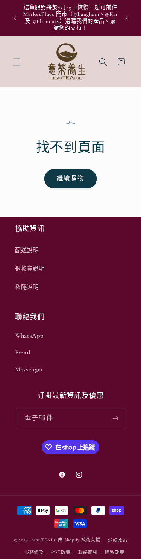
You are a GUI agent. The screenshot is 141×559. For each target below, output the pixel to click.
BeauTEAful (44, 540)
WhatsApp (29, 335)
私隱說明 (27, 287)
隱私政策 (114, 552)
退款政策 (117, 540)
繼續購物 (70, 178)
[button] (17, 62)
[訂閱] (115, 418)
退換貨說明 (29, 268)
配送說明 (27, 250)
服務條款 (34, 552)
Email (22, 352)
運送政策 (60, 552)
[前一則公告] (14, 18)
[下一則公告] (126, 18)
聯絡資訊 (87, 552)
